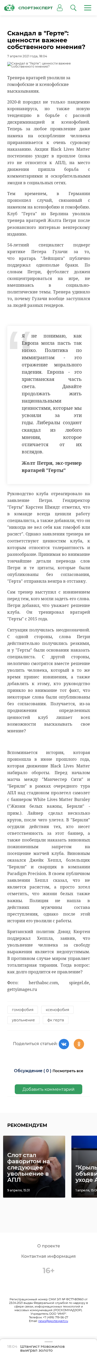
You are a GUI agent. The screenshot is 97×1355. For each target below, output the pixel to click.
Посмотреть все (68, 1071)
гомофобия (22, 1009)
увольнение (23, 1020)
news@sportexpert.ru (53, 1321)
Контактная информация (48, 1256)
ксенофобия (57, 1009)
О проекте (48, 1246)
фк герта (55, 1020)
